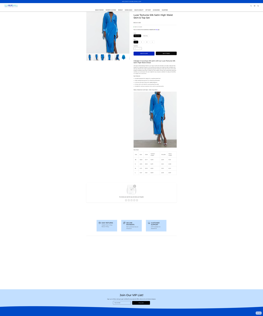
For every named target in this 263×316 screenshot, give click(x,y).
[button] (251, 5)
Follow (141, 303)
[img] (9, 307)
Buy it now (166, 53)
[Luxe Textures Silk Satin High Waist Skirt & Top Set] (89, 57)
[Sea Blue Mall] (11, 5)
